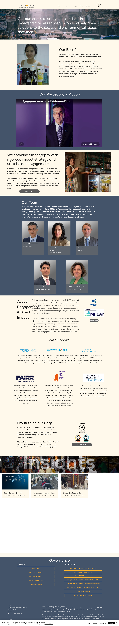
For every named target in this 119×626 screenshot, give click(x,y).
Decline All (103, 623)
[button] (29, 191)
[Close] (117, 623)
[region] (33, 235)
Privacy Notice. (49, 624)
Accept (111, 623)
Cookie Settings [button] (92, 623)
